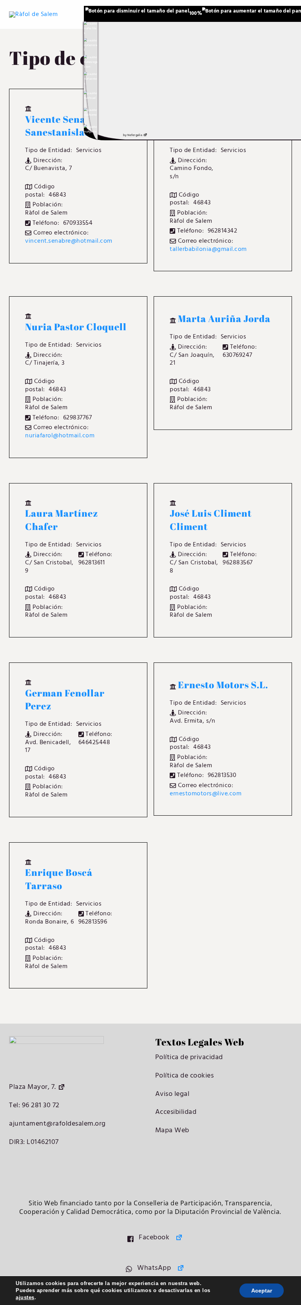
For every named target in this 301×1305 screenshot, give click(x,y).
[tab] (91, 29)
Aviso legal (172, 1094)
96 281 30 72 (40, 1105)
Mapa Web (172, 1130)
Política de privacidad (189, 1057)
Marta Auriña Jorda (224, 318)
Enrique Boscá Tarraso (58, 879)
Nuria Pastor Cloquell (76, 326)
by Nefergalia (132, 135)
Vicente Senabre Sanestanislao (63, 126)
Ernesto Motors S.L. (223, 684)
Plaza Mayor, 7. (32, 1087)
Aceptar (261, 1290)
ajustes (25, 1297)
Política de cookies (184, 1075)
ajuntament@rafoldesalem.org (57, 1124)
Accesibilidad (176, 1112)
